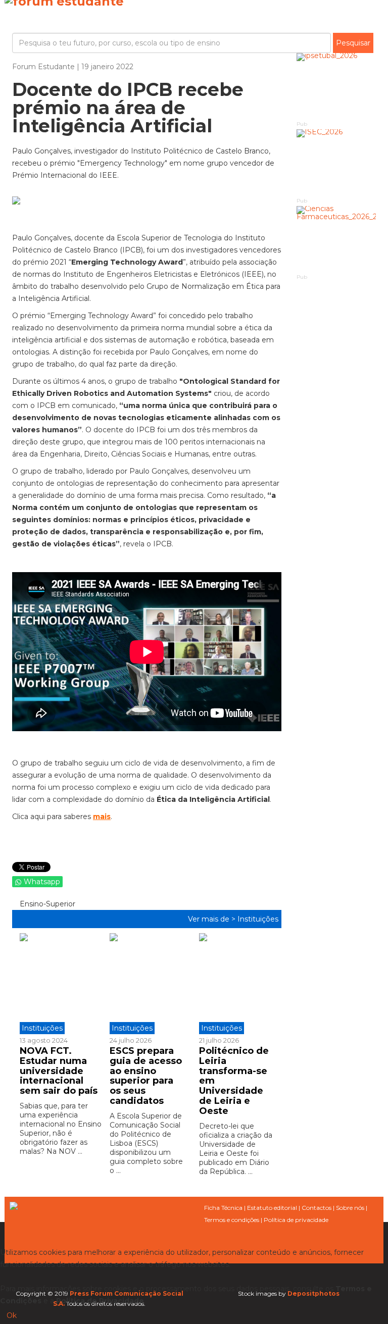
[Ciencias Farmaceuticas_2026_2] (336, 239)
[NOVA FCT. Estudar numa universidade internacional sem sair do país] (61, 983)
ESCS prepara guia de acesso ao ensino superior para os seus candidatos (146, 1075)
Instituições (257, 919)
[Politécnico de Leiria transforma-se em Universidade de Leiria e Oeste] (236, 983)
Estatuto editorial (272, 1207)
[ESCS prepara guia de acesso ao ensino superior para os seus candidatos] (147, 983)
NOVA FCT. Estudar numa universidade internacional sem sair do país (59, 1070)
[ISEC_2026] (336, 162)
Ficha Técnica (223, 1207)
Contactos (316, 1207)
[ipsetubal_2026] (336, 86)
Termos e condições (231, 1220)
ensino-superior (46, 903)
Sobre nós (350, 1207)
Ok (12, 1315)
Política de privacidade (296, 1220)
